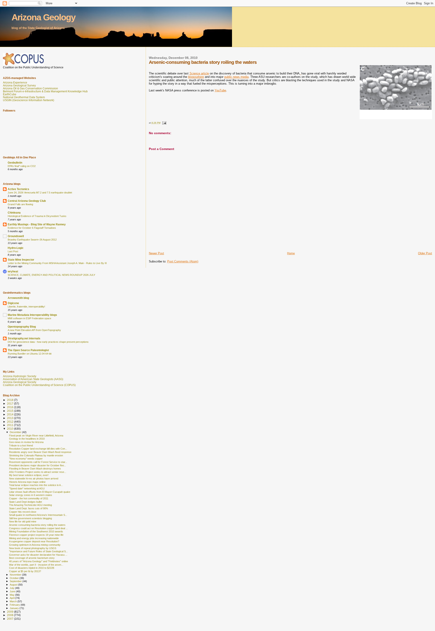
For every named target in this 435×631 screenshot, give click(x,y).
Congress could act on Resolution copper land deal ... (38, 528)
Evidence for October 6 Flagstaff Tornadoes (32, 227)
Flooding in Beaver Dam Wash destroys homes (35, 468)
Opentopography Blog (22, 326)
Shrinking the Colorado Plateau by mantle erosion (36, 455)
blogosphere (196, 77)
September (16, 581)
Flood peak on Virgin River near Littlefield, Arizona (36, 435)
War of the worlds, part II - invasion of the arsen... (36, 564)
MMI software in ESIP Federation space (29, 318)
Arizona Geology (43, 17)
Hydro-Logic (16, 247)
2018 (10, 399)
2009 (10, 611)
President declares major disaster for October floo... (37, 465)
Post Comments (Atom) (182, 261)
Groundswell (16, 236)
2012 (10, 421)
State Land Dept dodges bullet (25, 501)
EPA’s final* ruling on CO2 (22, 166)
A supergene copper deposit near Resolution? (34, 541)
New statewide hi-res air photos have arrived (33, 478)
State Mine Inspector (21, 259)
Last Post (13, 251)
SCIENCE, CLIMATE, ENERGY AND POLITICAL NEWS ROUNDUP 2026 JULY (51, 275)
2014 (10, 414)
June (13, 591)
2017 (10, 403)
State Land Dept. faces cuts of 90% (28, 508)
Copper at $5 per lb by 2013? (25, 571)
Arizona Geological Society (19, 382)
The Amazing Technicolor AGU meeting (30, 505)
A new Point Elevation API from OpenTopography (34, 330)
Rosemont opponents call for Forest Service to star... (38, 462)
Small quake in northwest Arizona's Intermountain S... (38, 515)
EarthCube (9, 94)
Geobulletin (15, 162)
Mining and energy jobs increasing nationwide (34, 538)
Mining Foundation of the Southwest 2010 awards (36, 531)
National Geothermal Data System (24, 97)
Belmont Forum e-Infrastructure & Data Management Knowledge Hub (45, 91)
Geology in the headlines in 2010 (27, 438)
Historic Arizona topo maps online (27, 482)
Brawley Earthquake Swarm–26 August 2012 (32, 239)
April (12, 598)
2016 (10, 407)
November (16, 574)
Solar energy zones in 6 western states (30, 495)
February (15, 604)
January (14, 608)
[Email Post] (164, 122)
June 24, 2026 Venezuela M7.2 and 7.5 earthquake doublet (40, 192)
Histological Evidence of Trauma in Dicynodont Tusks (37, 216)
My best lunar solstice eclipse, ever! (28, 475)
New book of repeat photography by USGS (32, 548)
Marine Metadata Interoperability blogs (32, 314)
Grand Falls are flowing (20, 204)
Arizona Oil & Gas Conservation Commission (30, 88)
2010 (10, 428)
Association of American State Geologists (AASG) (33, 379)
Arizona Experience (15, 82)
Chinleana (14, 212)
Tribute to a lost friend (21, 445)
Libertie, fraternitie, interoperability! (26, 306)
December (16, 432)
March (13, 601)
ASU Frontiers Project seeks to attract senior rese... (37, 472)
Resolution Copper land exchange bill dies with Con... (38, 448)
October (14, 578)
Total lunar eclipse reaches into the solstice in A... (36, 485)
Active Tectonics (18, 189)
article (199, 73)
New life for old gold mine (22, 521)
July (12, 588)
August (14, 584)
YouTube (220, 90)
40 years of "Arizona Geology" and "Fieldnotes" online (38, 561)
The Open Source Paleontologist (28, 350)
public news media (236, 77)
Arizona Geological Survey (19, 85)
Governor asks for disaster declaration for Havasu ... (38, 554)
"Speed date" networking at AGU (27, 488)
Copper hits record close (22, 511)
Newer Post (156, 253)
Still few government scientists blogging (30, 518)
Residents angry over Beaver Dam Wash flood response (40, 452)
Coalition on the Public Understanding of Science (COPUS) (39, 384)
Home (291, 253)
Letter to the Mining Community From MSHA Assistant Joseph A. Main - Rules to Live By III (57, 263)
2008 (10, 615)
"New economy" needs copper (26, 458)
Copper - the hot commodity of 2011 (28, 498)
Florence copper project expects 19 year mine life (36, 534)
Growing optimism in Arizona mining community (34, 544)
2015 (10, 410)
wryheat (13, 271)
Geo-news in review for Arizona (26, 442)
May (12, 594)
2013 (10, 418)
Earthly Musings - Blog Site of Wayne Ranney (37, 224)
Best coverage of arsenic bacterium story (32, 558)
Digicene (13, 303)
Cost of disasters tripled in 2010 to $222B (31, 568)
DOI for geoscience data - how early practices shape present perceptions (48, 342)
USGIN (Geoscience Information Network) (28, 100)
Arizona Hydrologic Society (19, 376)
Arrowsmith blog (18, 297)
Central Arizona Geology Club (27, 200)
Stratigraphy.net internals (24, 338)
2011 (10, 425)
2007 (10, 618)
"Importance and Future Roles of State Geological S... (38, 551)
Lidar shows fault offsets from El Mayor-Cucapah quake (39, 492)
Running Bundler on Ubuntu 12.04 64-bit (29, 353)
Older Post (425, 253)
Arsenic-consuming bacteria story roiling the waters (37, 525)
